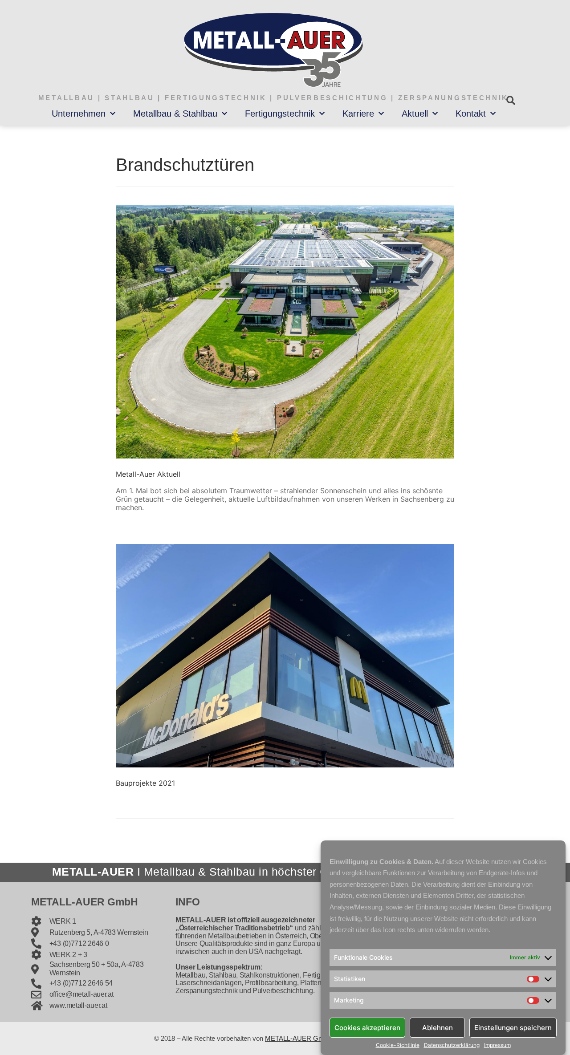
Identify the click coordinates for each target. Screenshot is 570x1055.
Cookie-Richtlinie (397, 1045)
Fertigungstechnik (280, 113)
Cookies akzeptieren (367, 1027)
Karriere (358, 113)
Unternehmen (79, 113)
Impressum (497, 1045)
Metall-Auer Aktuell (148, 474)
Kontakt (471, 113)
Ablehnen (437, 1027)
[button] (510, 100)
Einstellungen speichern (513, 1027)
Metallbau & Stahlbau (175, 113)
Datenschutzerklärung (452, 1045)
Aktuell (415, 113)
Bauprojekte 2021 (145, 783)
